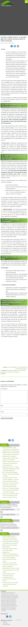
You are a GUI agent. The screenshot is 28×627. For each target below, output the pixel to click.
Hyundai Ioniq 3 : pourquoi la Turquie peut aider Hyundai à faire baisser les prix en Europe (10, 458)
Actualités (3, 373)
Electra (13, 214)
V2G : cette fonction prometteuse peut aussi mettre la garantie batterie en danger (11, 474)
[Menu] (26, 1)
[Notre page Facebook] (9, 440)
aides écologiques (22, 175)
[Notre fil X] (10, 616)
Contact (4, 621)
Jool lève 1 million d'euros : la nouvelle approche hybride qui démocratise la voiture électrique (10, 538)
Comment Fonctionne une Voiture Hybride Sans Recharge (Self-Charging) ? (10, 584)
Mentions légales (6, 624)
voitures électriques (22, 331)
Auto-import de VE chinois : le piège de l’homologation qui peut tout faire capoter (11, 570)
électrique (9, 224)
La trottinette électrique (8, 577)
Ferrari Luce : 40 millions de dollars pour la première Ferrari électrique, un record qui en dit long (11, 490)
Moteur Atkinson (6, 546)
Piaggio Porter (6, 552)
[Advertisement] (14, 21)
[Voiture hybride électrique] (6, 3)
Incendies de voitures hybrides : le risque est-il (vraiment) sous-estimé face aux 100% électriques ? (11, 555)
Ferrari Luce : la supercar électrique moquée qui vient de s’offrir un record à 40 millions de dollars (11, 484)
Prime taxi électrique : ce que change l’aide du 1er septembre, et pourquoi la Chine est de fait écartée (11, 449)
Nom (2, 405)
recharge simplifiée (22, 127)
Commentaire (4, 388)
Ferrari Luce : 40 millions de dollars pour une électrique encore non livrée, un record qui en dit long (11, 495)
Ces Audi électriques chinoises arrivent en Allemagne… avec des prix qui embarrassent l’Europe (10, 479)
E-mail (2, 411)
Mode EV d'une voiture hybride (10, 545)
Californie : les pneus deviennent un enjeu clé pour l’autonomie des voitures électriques (11, 463)
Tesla (9, 308)
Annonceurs (5, 623)
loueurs (5, 116)
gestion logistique (16, 251)
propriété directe (11, 259)
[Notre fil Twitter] (12, 440)
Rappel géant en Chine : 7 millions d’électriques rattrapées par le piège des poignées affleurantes (11, 468)
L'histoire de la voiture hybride (9, 562)
